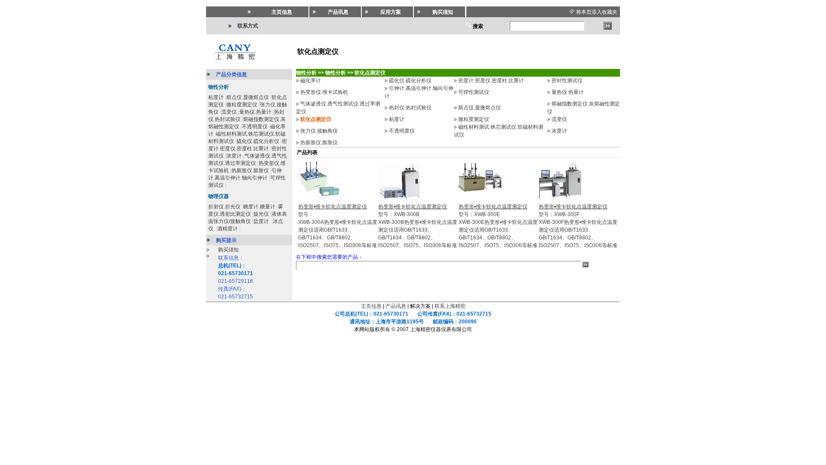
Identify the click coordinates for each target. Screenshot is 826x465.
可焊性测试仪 (473, 92)
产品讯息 (395, 306)
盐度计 (261, 221)
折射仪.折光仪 (224, 207)
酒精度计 (227, 229)
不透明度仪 (255, 127)
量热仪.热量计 (255, 112)
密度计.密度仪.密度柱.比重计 (491, 81)
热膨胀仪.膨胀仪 (250, 170)
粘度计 (216, 97)
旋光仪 (261, 214)
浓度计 (234, 156)
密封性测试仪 (567, 81)
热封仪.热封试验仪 (410, 108)
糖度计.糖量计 (259, 207)
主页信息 (371, 306)
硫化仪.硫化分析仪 (258, 141)
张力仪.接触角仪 (319, 131)
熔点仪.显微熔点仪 (247, 97)
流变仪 (229, 112)
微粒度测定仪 (241, 105)
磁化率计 (310, 81)
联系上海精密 (450, 306)
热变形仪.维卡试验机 (324, 92)
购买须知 (228, 250)
